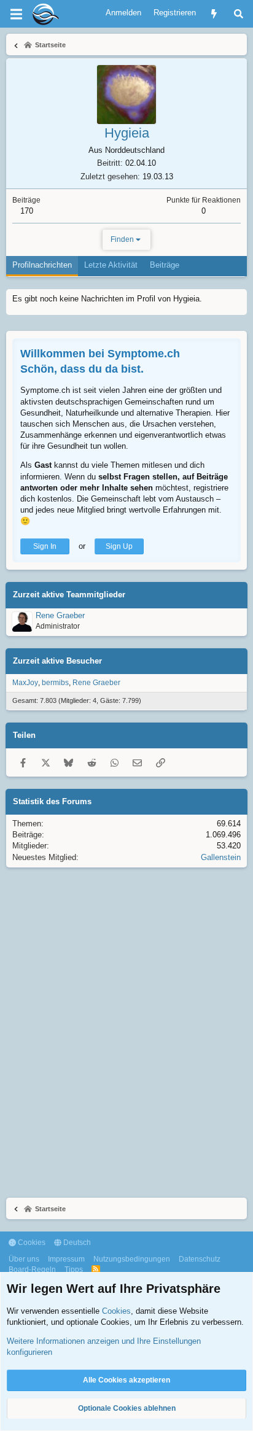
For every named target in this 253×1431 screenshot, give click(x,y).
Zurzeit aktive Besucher (57, 660)
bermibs (55, 682)
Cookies (30, 1242)
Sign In (44, 546)
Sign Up (119, 546)
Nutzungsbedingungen (131, 1259)
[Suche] (239, 13)
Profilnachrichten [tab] (42, 265)
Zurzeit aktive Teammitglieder (69, 594)
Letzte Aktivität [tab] (111, 265)
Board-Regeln (32, 1269)
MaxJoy (25, 682)
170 (26, 210)
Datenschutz (199, 1259)
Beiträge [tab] (164, 265)
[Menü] (15, 14)
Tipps (73, 1269)
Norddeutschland (135, 150)
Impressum (66, 1259)
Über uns (24, 1259)
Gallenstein (221, 857)
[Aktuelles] (214, 13)
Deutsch (76, 1242)
